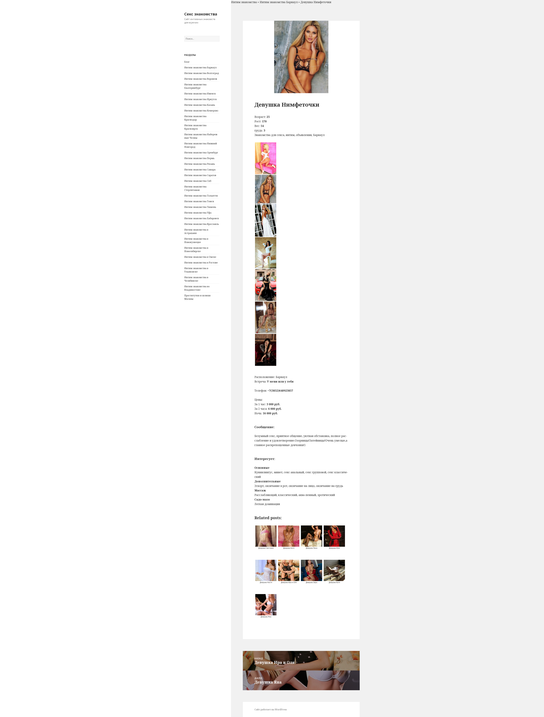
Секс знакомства (200, 14)
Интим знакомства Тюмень (200, 207)
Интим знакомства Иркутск (200, 99)
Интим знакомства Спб (197, 180)
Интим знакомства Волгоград (201, 73)
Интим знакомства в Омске (200, 256)
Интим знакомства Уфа (197, 212)
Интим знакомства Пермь (199, 158)
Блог (187, 61)
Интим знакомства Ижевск (200, 93)
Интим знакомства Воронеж (200, 78)
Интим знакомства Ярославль (201, 224)
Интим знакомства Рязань (199, 163)
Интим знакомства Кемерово (201, 110)
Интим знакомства (244, 2)
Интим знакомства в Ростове (201, 262)
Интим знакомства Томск (199, 201)
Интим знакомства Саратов (200, 175)
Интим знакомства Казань (199, 104)
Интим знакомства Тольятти (201, 195)
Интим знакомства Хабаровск (201, 218)
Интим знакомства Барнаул (200, 67)
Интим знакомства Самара (199, 169)
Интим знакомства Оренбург (201, 152)
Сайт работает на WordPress (270, 709)
